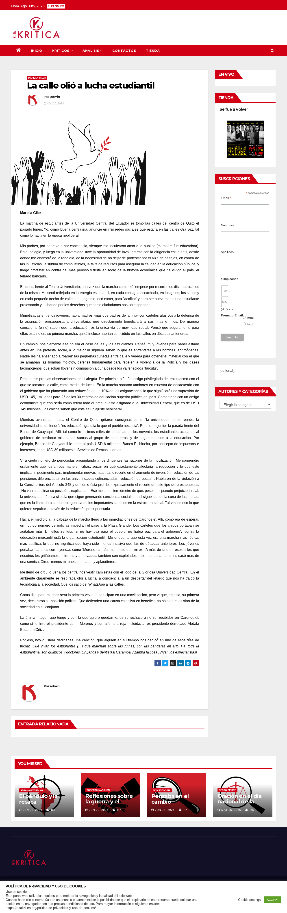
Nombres (227, 225)
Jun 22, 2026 (32, 809)
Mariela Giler (37, 78)
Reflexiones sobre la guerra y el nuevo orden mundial (109, 804)
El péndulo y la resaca (38, 799)
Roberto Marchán (98, 790)
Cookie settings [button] (249, 900)
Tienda (153, 51)
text (250, 324)
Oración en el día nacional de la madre (239, 801)
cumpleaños (229, 279)
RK (52, 809)
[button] (272, 50)
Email (226, 198)
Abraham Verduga (31, 790)
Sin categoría (161, 790)
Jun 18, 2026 (165, 809)
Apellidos (227, 252)
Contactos (124, 51)
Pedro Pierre (227, 790)
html (250, 318)
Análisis (91, 51)
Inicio (36, 51)
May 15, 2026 (231, 809)
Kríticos (61, 51)
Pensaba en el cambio (170, 799)
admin (55, 97)
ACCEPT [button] (273, 900)
